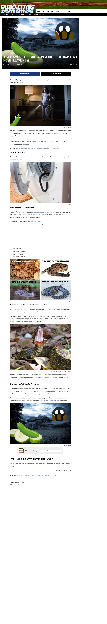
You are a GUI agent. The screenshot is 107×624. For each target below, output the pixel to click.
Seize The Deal (14, 14)
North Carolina (21, 212)
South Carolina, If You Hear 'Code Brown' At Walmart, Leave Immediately (38, 148)
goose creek (20, 482)
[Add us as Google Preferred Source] (93, 11)
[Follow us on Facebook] (97, 11)
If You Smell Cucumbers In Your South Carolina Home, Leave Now (35, 475)
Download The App (26, 14)
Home (38, 11)
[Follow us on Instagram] (101, 11)
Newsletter (59, 11)
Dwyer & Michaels (11, 64)
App (44, 11)
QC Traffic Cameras (38, 14)
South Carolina (40, 157)
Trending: (5, 14)
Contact (67, 11)
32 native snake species (41, 212)
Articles (19, 485)
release (32, 316)
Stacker (12, 464)
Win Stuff (50, 11)
